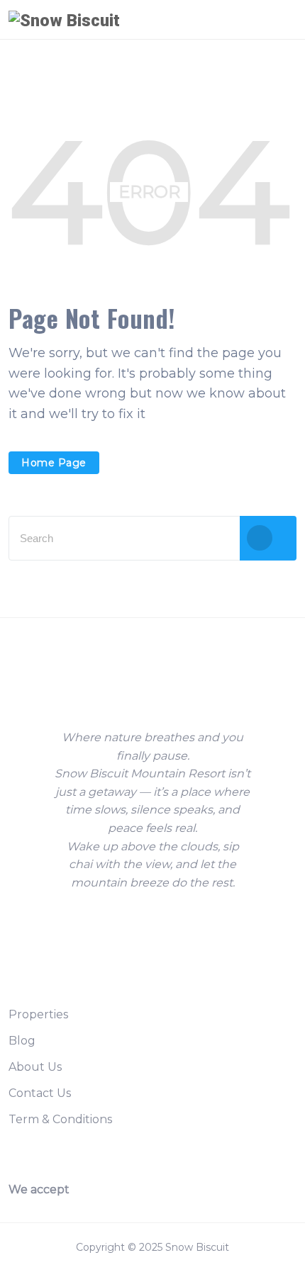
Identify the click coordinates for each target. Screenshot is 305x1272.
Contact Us (40, 1093)
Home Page (54, 462)
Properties (38, 1014)
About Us (35, 1067)
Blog (22, 1040)
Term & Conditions (60, 1119)
